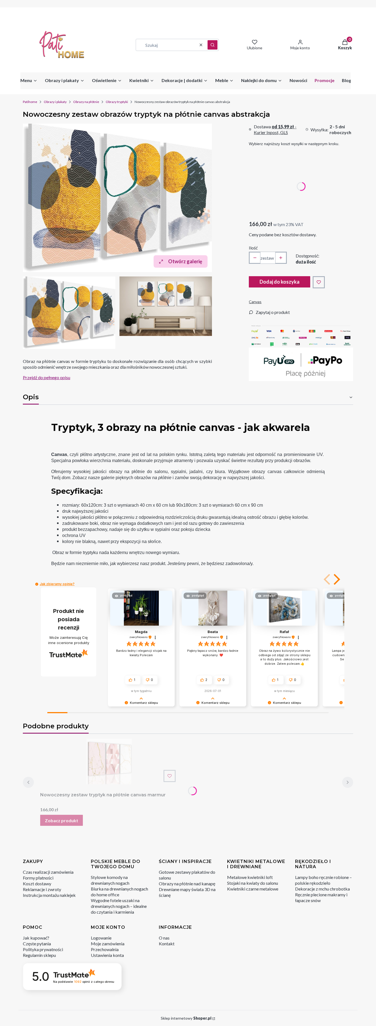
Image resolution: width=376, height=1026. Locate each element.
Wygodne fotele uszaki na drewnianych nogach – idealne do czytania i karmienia (119, 906)
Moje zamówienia (107, 943)
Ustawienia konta (107, 955)
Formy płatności (38, 877)
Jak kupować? (36, 937)
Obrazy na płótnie (86, 102)
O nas (164, 937)
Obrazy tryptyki (117, 102)
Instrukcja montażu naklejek (49, 895)
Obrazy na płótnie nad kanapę (187, 883)
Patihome (30, 102)
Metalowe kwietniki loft (250, 877)
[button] (212, 45)
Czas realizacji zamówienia (48, 872)
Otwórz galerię (185, 261)
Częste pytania (37, 943)
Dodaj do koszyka (279, 282)
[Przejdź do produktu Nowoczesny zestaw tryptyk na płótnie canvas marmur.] (109, 761)
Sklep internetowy (186, 1018)
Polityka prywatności (43, 949)
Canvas (255, 301)
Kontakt (167, 943)
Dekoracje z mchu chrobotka (322, 888)
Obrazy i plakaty (55, 102)
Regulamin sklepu (39, 955)
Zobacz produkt (61, 820)
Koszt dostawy (37, 883)
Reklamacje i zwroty (42, 889)
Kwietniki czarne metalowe (252, 888)
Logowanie (101, 937)
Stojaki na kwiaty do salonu (252, 883)
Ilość (253, 247)
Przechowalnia (105, 949)
